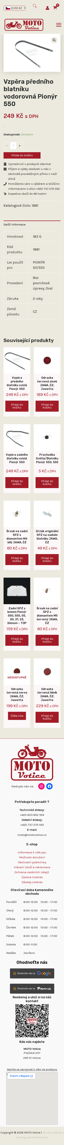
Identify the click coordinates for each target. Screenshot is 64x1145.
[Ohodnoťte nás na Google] (32, 973)
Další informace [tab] (15, 224)
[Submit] (34, 6)
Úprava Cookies (32, 877)
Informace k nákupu (32, 852)
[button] (54, 40)
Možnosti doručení (32, 857)
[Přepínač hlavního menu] (59, 25)
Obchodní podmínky (32, 862)
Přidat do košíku (22, 155)
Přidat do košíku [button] (17, 406)
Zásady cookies (32, 882)
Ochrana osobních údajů (32, 872)
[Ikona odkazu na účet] (47, 8)
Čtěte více (17, 715)
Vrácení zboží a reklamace (32, 867)
